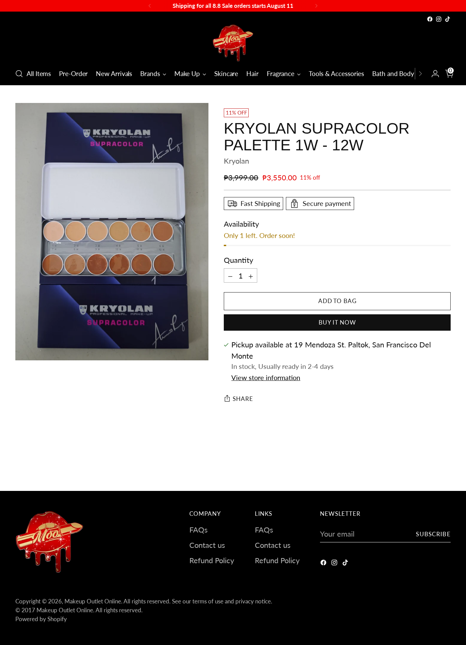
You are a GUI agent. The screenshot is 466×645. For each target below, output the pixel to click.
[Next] (316, 6)
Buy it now (337, 322)
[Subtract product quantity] (230, 275)
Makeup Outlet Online (92, 601)
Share (243, 398)
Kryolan (236, 160)
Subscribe (433, 534)
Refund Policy (211, 560)
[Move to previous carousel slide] (429, 468)
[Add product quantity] (251, 275)
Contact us (207, 545)
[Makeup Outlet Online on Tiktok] (448, 19)
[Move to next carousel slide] (445, 467)
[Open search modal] (19, 73)
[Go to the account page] (432, 73)
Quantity (238, 260)
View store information (265, 377)
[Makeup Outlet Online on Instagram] (439, 19)
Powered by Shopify (41, 618)
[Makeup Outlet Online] (233, 43)
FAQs (198, 529)
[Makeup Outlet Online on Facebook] (430, 19)
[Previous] (149, 6)
